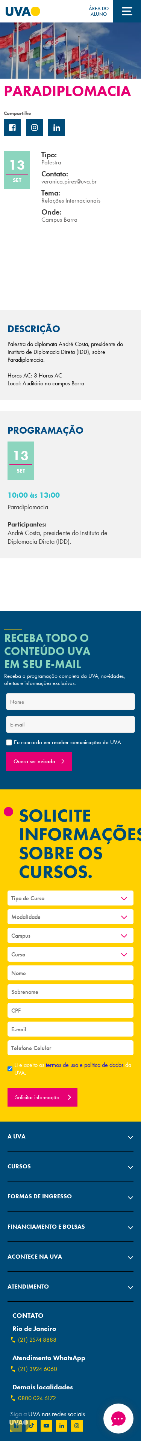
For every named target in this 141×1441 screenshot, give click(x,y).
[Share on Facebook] (12, 127)
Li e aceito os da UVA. (72, 1069)
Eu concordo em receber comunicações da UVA (67, 742)
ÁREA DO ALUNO (99, 11)
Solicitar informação (38, 1097)
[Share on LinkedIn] (56, 127)
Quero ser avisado (34, 761)
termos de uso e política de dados (85, 1065)
